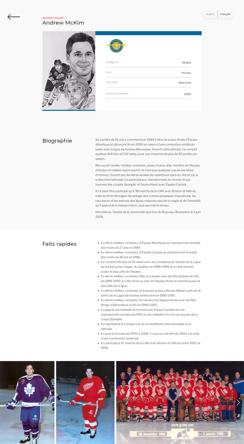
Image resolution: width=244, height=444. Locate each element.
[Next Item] (238, 402)
